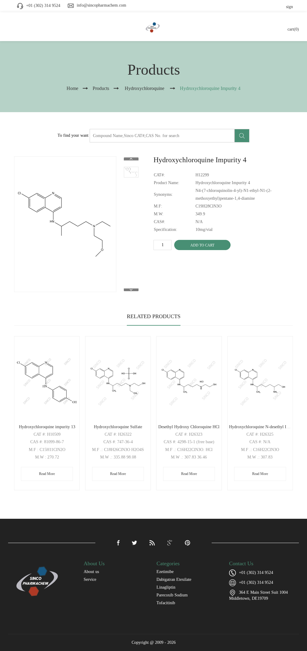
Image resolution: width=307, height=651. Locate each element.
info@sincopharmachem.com (101, 5)
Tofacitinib (165, 603)
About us (91, 571)
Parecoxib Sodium (172, 595)
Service (90, 579)
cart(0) (293, 29)
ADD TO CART (202, 245)
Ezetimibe (165, 571)
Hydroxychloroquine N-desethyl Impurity (264, 427)
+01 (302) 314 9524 (256, 582)
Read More (47, 474)
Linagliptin (165, 587)
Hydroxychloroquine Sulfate (118, 427)
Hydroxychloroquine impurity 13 (47, 427)
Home (72, 88)
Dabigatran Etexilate (173, 579)
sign (289, 6)
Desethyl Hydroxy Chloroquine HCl (188, 427)
